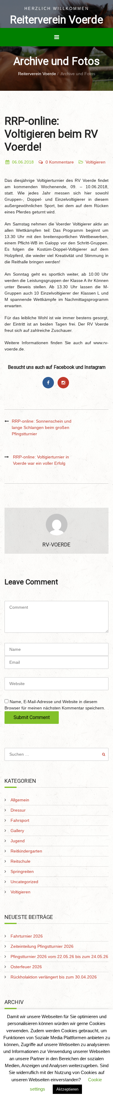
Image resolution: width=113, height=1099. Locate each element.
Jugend (18, 840)
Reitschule (20, 861)
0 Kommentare (60, 162)
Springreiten (22, 871)
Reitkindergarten (26, 851)
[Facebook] (49, 382)
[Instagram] (64, 382)
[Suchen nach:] (56, 754)
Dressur (18, 810)
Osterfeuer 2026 (26, 966)
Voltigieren (95, 162)
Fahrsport (20, 820)
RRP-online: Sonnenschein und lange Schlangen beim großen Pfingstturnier (41, 427)
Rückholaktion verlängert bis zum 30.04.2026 (54, 977)
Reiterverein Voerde (56, 20)
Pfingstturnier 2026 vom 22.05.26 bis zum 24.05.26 (59, 956)
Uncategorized (24, 881)
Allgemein (20, 799)
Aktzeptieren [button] (67, 1089)
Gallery (17, 830)
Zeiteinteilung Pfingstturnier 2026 (42, 946)
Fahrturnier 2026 (27, 936)
